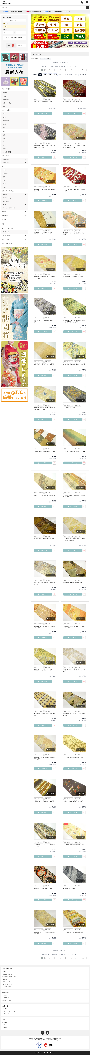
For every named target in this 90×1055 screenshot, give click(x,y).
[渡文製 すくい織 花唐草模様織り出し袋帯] (45, 481)
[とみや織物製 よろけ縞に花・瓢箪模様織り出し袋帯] (45, 831)
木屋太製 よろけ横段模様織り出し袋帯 (44, 801)
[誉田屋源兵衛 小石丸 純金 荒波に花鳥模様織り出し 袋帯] (45, 131)
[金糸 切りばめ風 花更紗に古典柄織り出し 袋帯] (45, 568)
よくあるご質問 (6, 987)
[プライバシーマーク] (39, 1045)
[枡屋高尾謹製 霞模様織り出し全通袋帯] (45, 350)
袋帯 (4, 177)
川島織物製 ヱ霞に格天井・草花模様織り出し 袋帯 (44, 190)
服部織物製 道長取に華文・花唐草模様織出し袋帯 (74, 714)
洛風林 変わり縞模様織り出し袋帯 (43, 102)
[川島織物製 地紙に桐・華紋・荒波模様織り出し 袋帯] (74, 612)
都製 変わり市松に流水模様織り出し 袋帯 (74, 670)
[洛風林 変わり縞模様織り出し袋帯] (45, 88)
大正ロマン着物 (7, 103)
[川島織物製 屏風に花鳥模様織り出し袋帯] (74, 350)
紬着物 (4, 96)
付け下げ (5, 117)
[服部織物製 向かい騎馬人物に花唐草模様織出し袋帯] (45, 918)
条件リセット (21, 45)
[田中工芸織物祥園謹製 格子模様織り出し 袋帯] (45, 700)
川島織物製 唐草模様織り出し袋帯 (43, 888)
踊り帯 (4, 183)
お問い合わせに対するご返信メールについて (59, 11)
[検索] (87, 7)
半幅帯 (4, 170)
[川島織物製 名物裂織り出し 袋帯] (45, 656)
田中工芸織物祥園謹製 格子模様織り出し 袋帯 (45, 714)
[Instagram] (47, 1033)
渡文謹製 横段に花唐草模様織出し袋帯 (44, 539)
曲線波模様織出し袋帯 (69, 888)
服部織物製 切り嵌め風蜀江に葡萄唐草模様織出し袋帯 (44, 758)
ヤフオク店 (5, 1014)
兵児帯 (4, 187)
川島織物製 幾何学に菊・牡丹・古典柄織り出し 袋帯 (44, 277)
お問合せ (4, 979)
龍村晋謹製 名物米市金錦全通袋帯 (43, 233)
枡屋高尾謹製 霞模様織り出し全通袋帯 (44, 364)
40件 (40, 74)
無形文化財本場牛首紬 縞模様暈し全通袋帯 (74, 452)
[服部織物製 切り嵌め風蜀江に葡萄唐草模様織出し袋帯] (45, 743)
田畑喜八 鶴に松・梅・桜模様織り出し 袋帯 (74, 233)
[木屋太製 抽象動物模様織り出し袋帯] (74, 787)
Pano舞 (4, 1027)
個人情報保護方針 (7, 974)
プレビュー (51, 94)
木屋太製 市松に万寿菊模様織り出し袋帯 (44, 451)
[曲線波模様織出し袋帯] (74, 874)
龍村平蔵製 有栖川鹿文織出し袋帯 (72, 102)
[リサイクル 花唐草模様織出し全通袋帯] (74, 743)
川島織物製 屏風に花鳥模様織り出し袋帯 (74, 364)
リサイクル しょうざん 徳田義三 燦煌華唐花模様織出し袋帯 (74, 146)
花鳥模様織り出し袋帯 (69, 407)
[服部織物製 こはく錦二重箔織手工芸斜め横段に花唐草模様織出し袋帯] (74, 306)
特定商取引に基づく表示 (9, 976)
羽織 (4, 138)
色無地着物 (6, 99)
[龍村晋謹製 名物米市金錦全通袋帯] (45, 219)
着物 (4, 135)
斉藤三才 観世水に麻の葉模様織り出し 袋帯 (44, 321)
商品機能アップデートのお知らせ (16, 11)
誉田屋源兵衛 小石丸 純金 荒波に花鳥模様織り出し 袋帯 (44, 146)
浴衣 (4, 106)
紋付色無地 (6, 120)
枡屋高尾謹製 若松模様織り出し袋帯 (73, 276)
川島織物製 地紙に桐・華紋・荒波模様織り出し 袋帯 (74, 627)
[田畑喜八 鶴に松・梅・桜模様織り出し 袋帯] (74, 219)
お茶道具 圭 (5, 998)
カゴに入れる (44, 113)
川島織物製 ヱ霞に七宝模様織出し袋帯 (73, 844)
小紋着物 (5, 92)
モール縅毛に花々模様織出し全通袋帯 (73, 932)
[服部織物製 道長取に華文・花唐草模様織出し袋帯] (74, 700)
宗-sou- (4, 995)
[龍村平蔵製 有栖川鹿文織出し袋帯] (74, 88)
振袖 (4, 114)
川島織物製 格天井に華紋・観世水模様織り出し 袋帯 (44, 627)
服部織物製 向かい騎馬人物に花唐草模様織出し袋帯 (44, 932)
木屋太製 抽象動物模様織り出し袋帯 (73, 801)
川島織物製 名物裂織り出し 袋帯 (43, 670)
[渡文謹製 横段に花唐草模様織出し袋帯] (45, 525)
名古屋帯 (5, 173)
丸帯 (4, 180)
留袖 (4, 127)
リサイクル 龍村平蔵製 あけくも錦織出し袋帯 (74, 190)
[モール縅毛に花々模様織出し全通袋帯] (74, 918)
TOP (33, 54)
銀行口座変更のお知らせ (35, 11)
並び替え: (75, 75)
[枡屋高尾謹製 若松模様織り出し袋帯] (74, 263)
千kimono (5, 1025)
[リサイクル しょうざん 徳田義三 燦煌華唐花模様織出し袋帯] (74, 131)
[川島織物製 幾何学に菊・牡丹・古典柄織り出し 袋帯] (45, 263)
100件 (55, 74)
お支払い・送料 (6, 981)
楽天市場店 (5, 1008)
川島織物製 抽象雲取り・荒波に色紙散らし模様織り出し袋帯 (74, 539)
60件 (45, 74)
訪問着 (4, 124)
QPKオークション (7, 1000)
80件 (50, 74)
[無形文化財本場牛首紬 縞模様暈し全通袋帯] (74, 437)
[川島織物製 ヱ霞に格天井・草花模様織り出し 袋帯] (45, 175)
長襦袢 (4, 148)
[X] (42, 1033)
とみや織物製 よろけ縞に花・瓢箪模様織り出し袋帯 (44, 845)
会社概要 (4, 971)
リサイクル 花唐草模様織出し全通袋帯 (73, 757)
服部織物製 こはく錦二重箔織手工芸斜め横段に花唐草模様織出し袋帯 (74, 321)
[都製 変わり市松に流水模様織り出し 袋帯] (74, 656)
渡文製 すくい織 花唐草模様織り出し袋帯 (44, 495)
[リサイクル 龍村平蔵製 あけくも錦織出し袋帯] (74, 175)
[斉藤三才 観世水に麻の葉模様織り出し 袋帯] (45, 306)
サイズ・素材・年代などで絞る (14, 37)
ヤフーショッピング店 (8, 1011)
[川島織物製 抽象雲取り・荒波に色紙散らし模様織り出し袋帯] (74, 525)
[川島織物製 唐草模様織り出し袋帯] (45, 874)
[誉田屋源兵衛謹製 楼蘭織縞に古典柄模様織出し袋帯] (74, 481)
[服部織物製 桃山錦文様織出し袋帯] (74, 568)
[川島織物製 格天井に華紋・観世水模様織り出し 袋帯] (45, 612)
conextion (5, 1022)
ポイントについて (7, 984)
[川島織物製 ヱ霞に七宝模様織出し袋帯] (74, 831)
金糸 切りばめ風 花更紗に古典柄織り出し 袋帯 (44, 583)
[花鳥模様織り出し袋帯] (74, 394)
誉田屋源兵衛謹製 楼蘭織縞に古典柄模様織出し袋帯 (74, 495)
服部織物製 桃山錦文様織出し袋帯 (72, 582)
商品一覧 (38, 54)
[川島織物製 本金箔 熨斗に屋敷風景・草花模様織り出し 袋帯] (45, 394)
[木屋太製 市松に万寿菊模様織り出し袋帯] (45, 437)
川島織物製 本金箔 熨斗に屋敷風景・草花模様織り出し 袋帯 (44, 408)
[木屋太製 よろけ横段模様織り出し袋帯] (45, 787)
